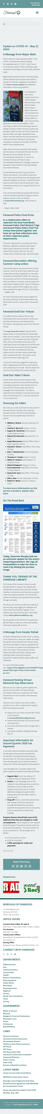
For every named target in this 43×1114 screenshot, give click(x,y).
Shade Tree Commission (13, 996)
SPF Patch (7, 1047)
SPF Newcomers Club (11, 1052)
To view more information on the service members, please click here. (20, 491)
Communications (10, 970)
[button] (4, 887)
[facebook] (4, 4)
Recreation (7, 985)
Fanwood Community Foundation (17, 1054)
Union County (9, 1060)
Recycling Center (10, 988)
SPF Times (7, 1049)
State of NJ (7, 1062)
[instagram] (8, 4)
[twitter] (11, 4)
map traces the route (15, 331)
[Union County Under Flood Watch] (11, 882)
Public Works (8, 983)
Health (6, 975)
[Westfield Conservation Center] (32, 882)
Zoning (6, 1001)
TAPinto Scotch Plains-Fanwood (16, 1044)
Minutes (6, 1013)
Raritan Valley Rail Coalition (15, 1065)
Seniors (6, 993)
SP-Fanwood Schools (11, 1041)
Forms (5, 1021)
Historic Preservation (12, 978)
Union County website (15, 84)
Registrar (7, 991)
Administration (9, 964)
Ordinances (8, 1024)
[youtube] (15, 4)
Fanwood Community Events (15, 1039)
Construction (8, 972)
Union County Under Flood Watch (17, 1073)
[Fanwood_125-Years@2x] (12, 11)
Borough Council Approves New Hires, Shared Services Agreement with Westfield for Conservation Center (20, 1083)
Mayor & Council (10, 1011)
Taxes (5, 999)
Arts (5, 967)
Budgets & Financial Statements (16, 1016)
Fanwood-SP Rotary (11, 1057)
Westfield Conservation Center (15, 1077)
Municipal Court (10, 1019)
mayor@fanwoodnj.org (14, 201)
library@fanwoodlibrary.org (20, 615)
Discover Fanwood (10, 1036)
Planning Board (9, 980)
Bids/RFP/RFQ (9, 1027)
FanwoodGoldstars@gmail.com (22, 718)
